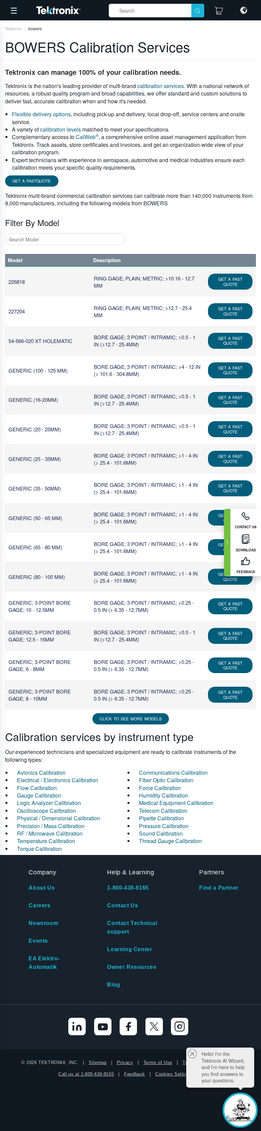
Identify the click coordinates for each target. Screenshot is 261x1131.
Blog (113, 985)
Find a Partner (218, 888)
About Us (42, 888)
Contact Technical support (132, 927)
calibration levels (60, 129)
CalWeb (87, 137)
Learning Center (129, 949)
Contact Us (122, 905)
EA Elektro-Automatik (44, 963)
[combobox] (65, 239)
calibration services (160, 86)
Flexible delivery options (41, 114)
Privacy (125, 1062)
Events (38, 941)
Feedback (134, 1074)
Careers (39, 905)
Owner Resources (131, 967)
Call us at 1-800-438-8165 (86, 1074)
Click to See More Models (131, 718)
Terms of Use (157, 1062)
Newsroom (43, 923)
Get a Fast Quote (230, 281)
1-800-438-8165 (128, 888)
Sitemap (97, 1062)
